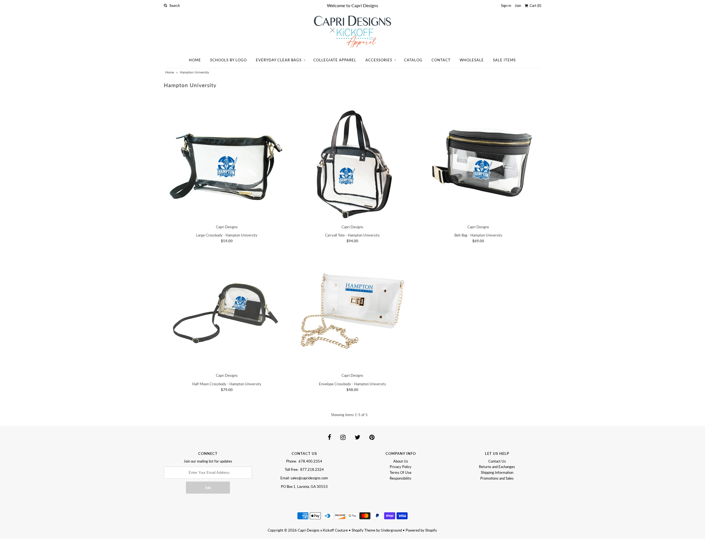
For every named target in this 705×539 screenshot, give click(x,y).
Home (195, 60)
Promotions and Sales (497, 478)
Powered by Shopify (421, 530)
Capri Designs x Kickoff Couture (323, 530)
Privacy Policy (400, 466)
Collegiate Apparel (334, 60)
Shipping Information (497, 472)
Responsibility (400, 478)
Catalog (413, 60)
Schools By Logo (228, 60)
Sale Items (504, 60)
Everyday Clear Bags (279, 60)
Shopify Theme (363, 530)
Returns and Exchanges (497, 466)
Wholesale (472, 60)
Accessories (378, 60)
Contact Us (497, 461)
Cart (534, 5)
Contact (441, 60)
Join (518, 5)
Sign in (506, 5)
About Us (400, 461)
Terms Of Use (400, 472)
